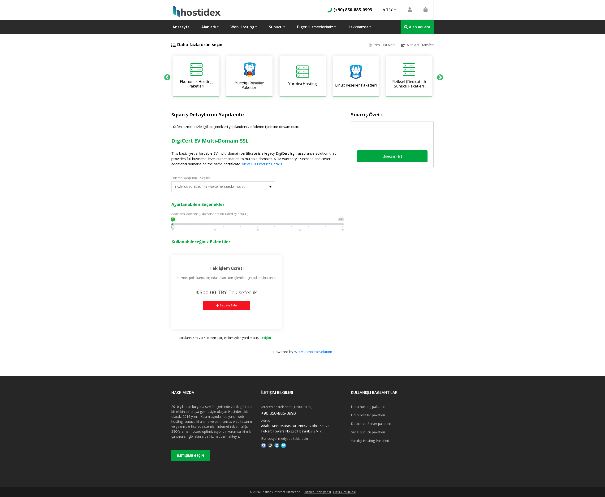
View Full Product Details (261, 163)
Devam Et (392, 156)
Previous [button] (166, 76)
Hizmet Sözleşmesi (317, 492)
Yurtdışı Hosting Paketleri (370, 440)
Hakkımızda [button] (358, 27)
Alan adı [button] (208, 27)
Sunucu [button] (275, 27)
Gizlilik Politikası (344, 492)
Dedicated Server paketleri (371, 423)
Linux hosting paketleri (368, 406)
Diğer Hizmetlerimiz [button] (315, 27)
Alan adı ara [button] (419, 27)
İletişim (265, 338)
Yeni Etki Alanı (384, 45)
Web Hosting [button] (242, 27)
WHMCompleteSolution (313, 351)
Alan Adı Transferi (420, 45)
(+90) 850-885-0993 (352, 10)
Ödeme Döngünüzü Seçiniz (190, 178)
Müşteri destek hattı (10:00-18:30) (286, 407)
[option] (196, 76)
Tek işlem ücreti (227, 268)
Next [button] (438, 76)
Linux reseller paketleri (368, 415)
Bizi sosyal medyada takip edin (284, 438)
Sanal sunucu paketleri (368, 432)
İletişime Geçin (190, 455)
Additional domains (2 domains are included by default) (209, 214)
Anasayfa (181, 27)
